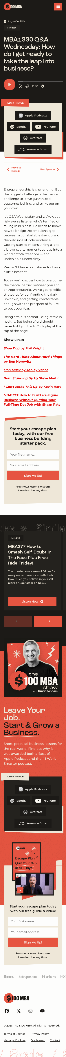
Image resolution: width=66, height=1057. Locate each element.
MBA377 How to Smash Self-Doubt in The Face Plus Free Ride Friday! (30, 555)
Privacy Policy (40, 1034)
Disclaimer (38, 1040)
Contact (55, 1040)
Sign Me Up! (33, 475)
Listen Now (29, 601)
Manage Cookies (14, 1040)
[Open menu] (58, 6)
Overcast (36, 138)
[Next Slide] (48, 621)
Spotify (21, 126)
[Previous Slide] (18, 621)
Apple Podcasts (36, 115)
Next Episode (47, 169)
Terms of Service (14, 1034)
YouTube (49, 126)
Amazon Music (37, 149)
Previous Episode (16, 169)
